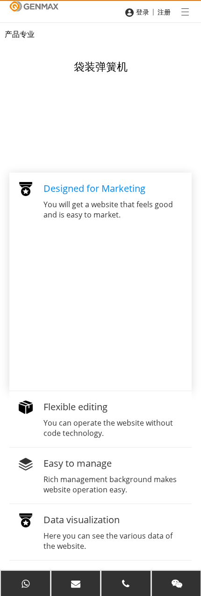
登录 (142, 11)
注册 (164, 11)
